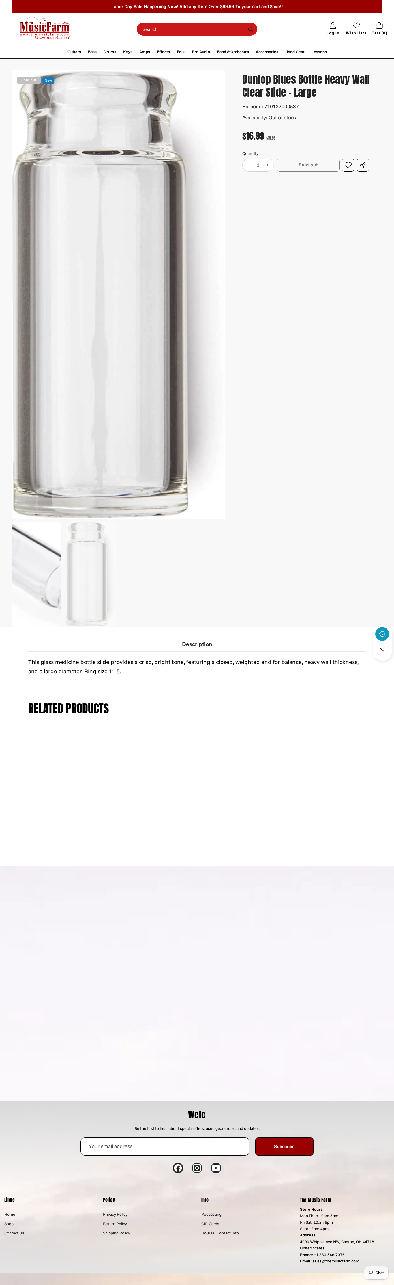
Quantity (250, 153)
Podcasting (211, 1214)
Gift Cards (210, 1223)
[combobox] (197, 29)
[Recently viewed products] (382, 634)
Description (197, 644)
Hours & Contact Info (220, 1233)
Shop (9, 1223)
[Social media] (382, 649)
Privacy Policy (115, 1214)
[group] (36, 574)
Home (9, 1214)
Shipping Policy (116, 1233)
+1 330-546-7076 (329, 1254)
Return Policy (115, 1223)
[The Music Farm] (44, 29)
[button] (379, 29)
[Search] (250, 29)
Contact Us (14, 1233)
